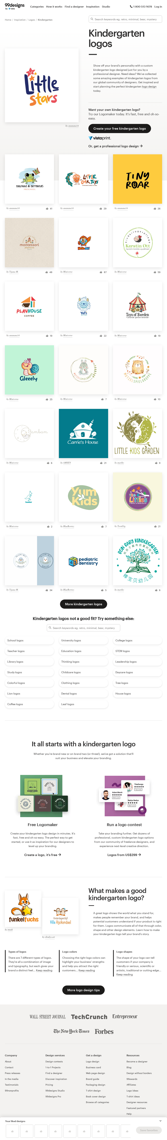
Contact (9, 1067)
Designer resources (137, 1102)
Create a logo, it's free (40, 855)
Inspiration (92, 6)
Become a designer (137, 1061)
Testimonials (11, 1084)
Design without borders (139, 1073)
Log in (158, 6)
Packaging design (95, 1084)
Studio (106, 6)
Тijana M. (14, 271)
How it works (54, 6)
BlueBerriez (68, 526)
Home (8, 19)
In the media (11, 1079)
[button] (160, 1121)
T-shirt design (93, 1090)
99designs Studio (55, 1090)
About (8, 1061)
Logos (32, 19)
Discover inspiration (56, 1079)
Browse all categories (97, 1102)
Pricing (49, 1084)
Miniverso (67, 271)
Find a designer (74, 6)
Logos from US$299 (122, 855)
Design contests (54, 1061)
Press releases (12, 1073)
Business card (93, 1067)
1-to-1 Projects (53, 1067)
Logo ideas (132, 1090)
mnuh (10, 929)
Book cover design (96, 1096)
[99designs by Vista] (14, 6)
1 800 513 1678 (142, 6)
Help (129, 1113)
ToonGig (121, 526)
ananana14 (73, 125)
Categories (37, 6)
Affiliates (131, 1084)
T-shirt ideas (133, 1096)
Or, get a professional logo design (113, 146)
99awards (132, 1079)
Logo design (92, 1061)
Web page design (95, 1073)
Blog (129, 1067)
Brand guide (92, 1079)
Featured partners (136, 1108)
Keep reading (44, 970)
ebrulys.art (50, 936)
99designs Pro (53, 1096)
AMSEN (67, 462)
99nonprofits (12, 1090)
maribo (120, 462)
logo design (149, 86)
